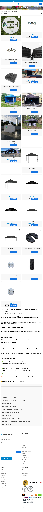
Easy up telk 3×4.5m (31, 194)
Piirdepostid (24, 447)
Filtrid (41, 13)
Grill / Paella (24, 459)
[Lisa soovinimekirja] (19, 17)
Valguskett (24, 453)
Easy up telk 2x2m (32, 168)
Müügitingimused (25, 471)
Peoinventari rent (7, 11)
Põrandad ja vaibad (25, 457)
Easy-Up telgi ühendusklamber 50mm (11, 59)
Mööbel (2, 469)
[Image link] (7, 434)
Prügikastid (24, 455)
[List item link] (11, 441)
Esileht (2, 11)
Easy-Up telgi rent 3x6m (11, 141)
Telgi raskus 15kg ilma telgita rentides (11, 301)
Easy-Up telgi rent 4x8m (11, 157)
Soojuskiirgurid (24, 445)
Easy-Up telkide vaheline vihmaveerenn (32, 62)
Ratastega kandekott (32, 275)
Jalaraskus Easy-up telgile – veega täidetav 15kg (11, 86)
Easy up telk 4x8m (11, 248)
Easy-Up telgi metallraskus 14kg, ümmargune (32, 248)
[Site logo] (21, 3)
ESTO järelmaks (25, 475)
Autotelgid (3, 481)
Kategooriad (4, 13)
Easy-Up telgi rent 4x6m (32, 130)
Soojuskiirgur (3, 489)
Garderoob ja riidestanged (26, 443)
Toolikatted (25, 439)
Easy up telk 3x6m (11, 221)
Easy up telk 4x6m (32, 221)
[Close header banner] (41, 1)
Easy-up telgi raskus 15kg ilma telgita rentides (11, 35)
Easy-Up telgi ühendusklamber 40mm (32, 32)
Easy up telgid (24, 463)
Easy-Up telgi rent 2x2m (32, 78)
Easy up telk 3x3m (11, 194)
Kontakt (23, 469)
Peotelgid (23, 461)
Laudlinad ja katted (25, 437)
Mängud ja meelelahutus (26, 451)
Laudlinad (2, 471)
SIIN (17, 381)
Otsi (18, 452)
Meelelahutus (3, 483)
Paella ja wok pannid (4, 485)
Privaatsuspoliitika (25, 473)
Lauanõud (23, 441)
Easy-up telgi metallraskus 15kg (11, 275)
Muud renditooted (25, 465)
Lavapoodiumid (24, 449)
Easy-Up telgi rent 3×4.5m (32, 108)
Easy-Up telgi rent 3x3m (11, 108)
